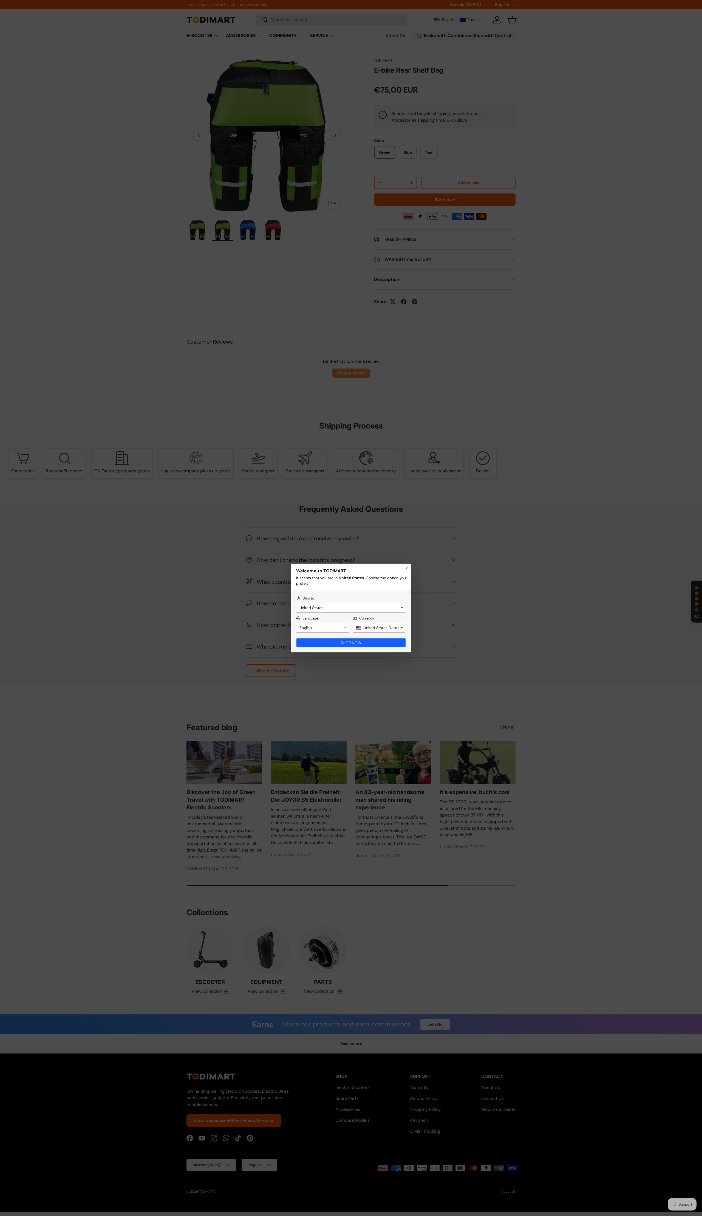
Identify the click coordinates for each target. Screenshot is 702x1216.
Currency (366, 618)
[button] (351, 608)
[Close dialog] (407, 568)
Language (310, 618)
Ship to (308, 598)
